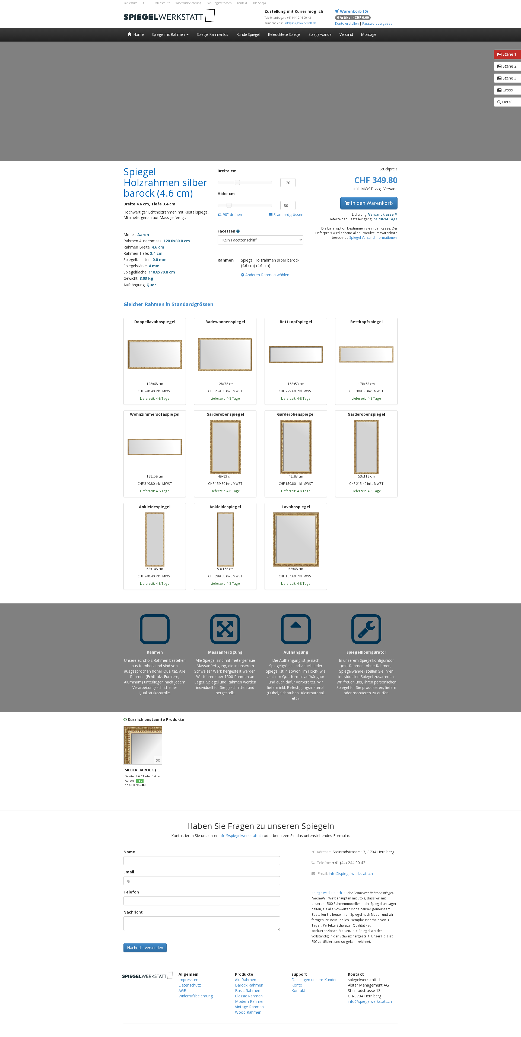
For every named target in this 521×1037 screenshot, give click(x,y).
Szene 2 (508, 66)
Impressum (130, 3)
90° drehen (232, 214)
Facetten (227, 231)
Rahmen (226, 260)
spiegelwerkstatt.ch (327, 892)
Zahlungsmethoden (219, 3)
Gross (507, 90)
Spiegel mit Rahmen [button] (169, 34)
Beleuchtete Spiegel (284, 34)
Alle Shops (259, 3)
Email (128, 871)
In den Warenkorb (371, 203)
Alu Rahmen (245, 979)
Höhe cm (226, 193)
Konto (296, 985)
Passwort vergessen (378, 23)
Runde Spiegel (248, 34)
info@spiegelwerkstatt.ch (300, 23)
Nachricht (133, 912)
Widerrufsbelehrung (188, 3)
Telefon (131, 892)
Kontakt (242, 3)
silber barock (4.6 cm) (147, 769)
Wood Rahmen (248, 1012)
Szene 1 (508, 54)
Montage (368, 34)
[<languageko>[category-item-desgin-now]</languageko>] (143, 745)
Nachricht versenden (145, 947)
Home (137, 34)
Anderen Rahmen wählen (266, 274)
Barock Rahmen (249, 985)
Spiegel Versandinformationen (373, 237)
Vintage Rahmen (249, 1006)
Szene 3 (508, 78)
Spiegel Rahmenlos (212, 34)
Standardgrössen (287, 214)
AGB (145, 3)
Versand (346, 34)
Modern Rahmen (250, 1001)
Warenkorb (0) (353, 11)
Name (129, 851)
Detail (506, 101)
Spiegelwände (320, 34)
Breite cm (227, 170)
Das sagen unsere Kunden (314, 979)
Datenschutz (162, 3)
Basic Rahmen (247, 990)
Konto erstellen (347, 23)
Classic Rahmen (249, 995)
